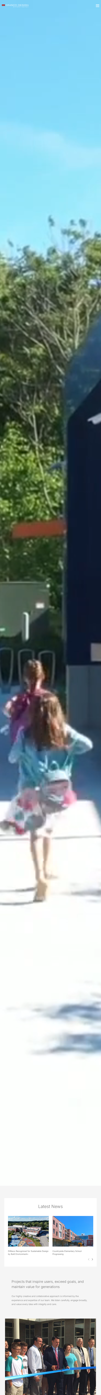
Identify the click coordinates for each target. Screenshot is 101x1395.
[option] (28, 1236)
